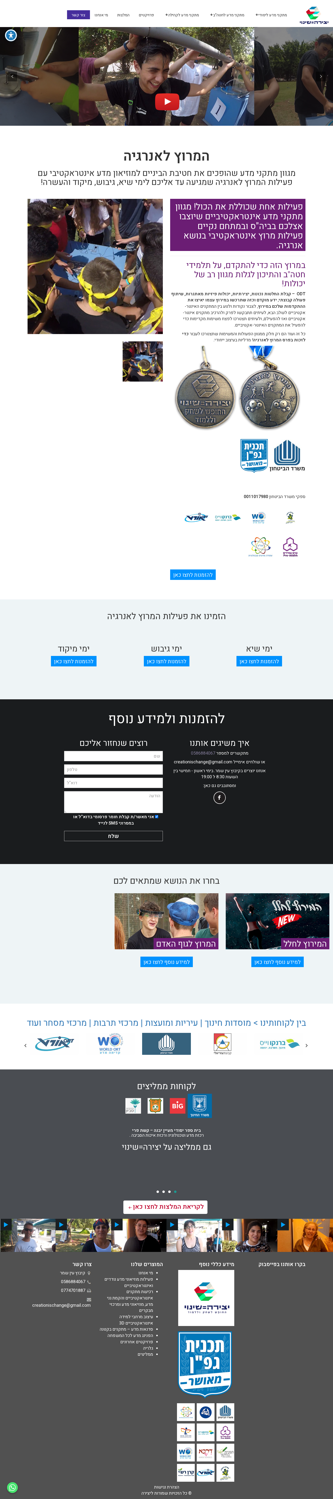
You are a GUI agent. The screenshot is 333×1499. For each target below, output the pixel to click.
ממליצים (145, 1354)
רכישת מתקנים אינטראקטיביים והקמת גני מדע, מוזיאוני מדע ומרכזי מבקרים (130, 1301)
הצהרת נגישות (166, 1487)
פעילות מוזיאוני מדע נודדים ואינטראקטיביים (128, 1282)
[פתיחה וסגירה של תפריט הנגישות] (11, 35)
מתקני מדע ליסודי (272, 15)
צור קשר (78, 15)
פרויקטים (146, 15)
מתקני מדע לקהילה (183, 15)
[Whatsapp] (12, 1487)
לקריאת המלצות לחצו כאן (168, 1206)
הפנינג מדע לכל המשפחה (130, 1335)
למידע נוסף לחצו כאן (278, 962)
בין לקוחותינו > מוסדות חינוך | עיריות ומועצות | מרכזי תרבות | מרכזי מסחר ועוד (166, 1023)
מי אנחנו (101, 15)
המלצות (123, 15)
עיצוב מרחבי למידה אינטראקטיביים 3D (136, 1320)
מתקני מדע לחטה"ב (228, 15)
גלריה (148, 1348)
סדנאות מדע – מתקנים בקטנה (126, 1329)
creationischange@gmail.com (203, 762)
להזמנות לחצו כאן (193, 575)
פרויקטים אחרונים (136, 1342)
